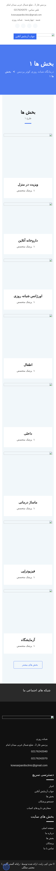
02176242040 (39, 751)
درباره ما (49, 833)
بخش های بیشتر (30, 665)
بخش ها (50, 796)
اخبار (51, 786)
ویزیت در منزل (28, 184)
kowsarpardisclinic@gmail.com (26, 14)
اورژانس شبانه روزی (28, 296)
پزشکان (50, 843)
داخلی (28, 433)
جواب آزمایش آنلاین (25, 36)
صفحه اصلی (48, 828)
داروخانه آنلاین (28, 240)
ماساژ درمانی (28, 502)
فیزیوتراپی (28, 571)
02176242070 (20, 10)
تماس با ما (48, 848)
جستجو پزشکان (46, 801)
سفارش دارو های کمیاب (39, 808)
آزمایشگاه (28, 640)
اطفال (28, 365)
